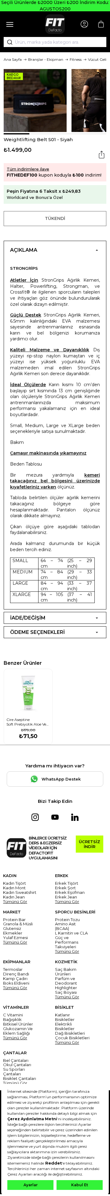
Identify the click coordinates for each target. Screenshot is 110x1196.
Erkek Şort (65, 888)
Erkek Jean (66, 897)
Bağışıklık (12, 1019)
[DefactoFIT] (55, 24)
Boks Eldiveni (16, 983)
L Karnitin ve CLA (71, 933)
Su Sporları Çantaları (14, 1071)
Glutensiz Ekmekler (12, 930)
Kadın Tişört (14, 883)
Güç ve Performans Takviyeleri (66, 942)
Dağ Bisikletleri (70, 1033)
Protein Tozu (67, 919)
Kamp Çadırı (15, 978)
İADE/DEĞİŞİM (28, 618)
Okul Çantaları (17, 1065)
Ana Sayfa (13, 59)
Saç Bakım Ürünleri (65, 971)
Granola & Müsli (18, 924)
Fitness (76, 59)
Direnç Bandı (16, 974)
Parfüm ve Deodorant (66, 981)
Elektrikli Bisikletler (65, 1026)
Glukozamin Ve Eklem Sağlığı (18, 1031)
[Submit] (8, 42)
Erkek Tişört (66, 883)
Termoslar (13, 969)
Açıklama (23, 250)
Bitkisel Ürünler (18, 1024)
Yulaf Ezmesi (15, 937)
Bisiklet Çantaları (19, 1078)
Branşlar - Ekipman (45, 59)
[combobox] (55, 42)
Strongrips (24, 268)
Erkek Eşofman (70, 892)
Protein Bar (14, 919)
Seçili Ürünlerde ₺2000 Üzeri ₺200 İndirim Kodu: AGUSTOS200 (55, 5)
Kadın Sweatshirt (19, 892)
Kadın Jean (14, 897)
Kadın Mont (14, 888)
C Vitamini (13, 1015)
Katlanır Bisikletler (65, 1017)
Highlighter (66, 988)
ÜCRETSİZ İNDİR (89, 844)
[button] (16, 133)
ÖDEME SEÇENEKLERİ (37, 632)
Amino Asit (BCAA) (65, 926)
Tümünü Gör (15, 901)
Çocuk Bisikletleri (72, 1038)
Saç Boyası (66, 992)
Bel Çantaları (15, 1060)
